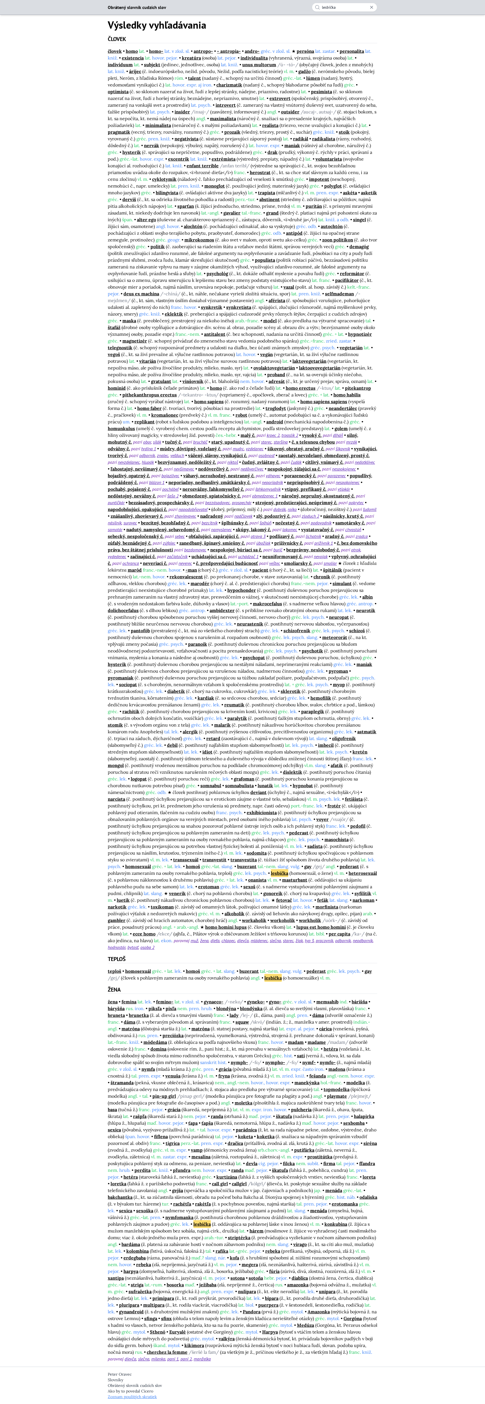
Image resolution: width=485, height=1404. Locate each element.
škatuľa (284, 1116)
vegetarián (351, 347)
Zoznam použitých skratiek (132, 1396)
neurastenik (250, 624)
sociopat (128, 684)
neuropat (339, 617)
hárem (257, 1231)
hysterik (131, 152)
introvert (226, 105)
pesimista (321, 91)
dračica (235, 1143)
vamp (197, 1150)
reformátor (352, 273)
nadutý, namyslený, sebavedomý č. (163, 529)
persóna (305, 51)
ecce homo (144, 934)
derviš (129, 199)
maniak (292, 145)
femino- (164, 1002)
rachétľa (182, 1204)
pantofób (140, 630)
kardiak (206, 698)
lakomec (289, 529)
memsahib (327, 1002)
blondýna (226, 1008)
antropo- (203, 51)
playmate (337, 1096)
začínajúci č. (143, 556)
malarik (222, 725)
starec (266, 442)
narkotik (117, 907)
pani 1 (173, 1359)
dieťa (215, 940)
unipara (327, 1291)
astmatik (366, 731)
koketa (245, 1136)
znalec (162, 455)
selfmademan (339, 293)
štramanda (122, 1082)
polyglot (333, 186)
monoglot (214, 186)
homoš (193, 866)
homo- (156, 51)
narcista (116, 799)
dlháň (338, 435)
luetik (123, 900)
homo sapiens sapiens (323, 401)
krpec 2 (273, 435)
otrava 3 (258, 536)
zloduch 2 (310, 516)
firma (329, 1163)
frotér (334, 806)
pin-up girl (164, 1096)
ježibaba (207, 1284)
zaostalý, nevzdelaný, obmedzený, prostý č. (324, 455)
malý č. (248, 435)
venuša (172, 1076)
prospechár (241, 502)
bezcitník (210, 523)
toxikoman (162, 907)
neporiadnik (272, 482)
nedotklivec (365, 462)
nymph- (239, 1062)
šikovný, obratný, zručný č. (295, 448)
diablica (300, 1278)
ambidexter (222, 610)
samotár (115, 529)
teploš (114, 971)
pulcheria (301, 1109)
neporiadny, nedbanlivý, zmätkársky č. (209, 482)
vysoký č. (312, 435)
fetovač (284, 900)
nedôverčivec (252, 469)
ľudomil (369, 509)
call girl (220, 1183)
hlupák (148, 462)
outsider (290, 112)
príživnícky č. (288, 543)
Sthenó (157, 1332)
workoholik (282, 920)
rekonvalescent (186, 576)
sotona (237, 1278)
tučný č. (173, 442)
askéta (350, 192)
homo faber (149, 408)
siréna (370, 1143)
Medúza (305, 1325)
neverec (185, 563)
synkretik (211, 307)
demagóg (359, 246)
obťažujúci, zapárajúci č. (214, 536)
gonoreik (273, 893)
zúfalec (169, 543)
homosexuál (138, 866)
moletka (243, 1103)
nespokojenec (344, 469)
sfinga (150, 1318)
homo (132, 51)
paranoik (197, 644)
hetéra (331, 1049)
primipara (163, 1298)
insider (182, 112)
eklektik (174, 314)
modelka (355, 1082)
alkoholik (234, 913)
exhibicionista (262, 812)
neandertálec (343, 408)
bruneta (116, 1015)
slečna (275, 940)
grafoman (244, 779)
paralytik (237, 718)
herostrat (260, 172)
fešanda (317, 1076)
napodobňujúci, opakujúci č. (137, 509)
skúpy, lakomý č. (253, 529)
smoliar (330, 563)
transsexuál (185, 859)
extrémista (223, 159)
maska (129, 320)
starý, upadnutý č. (230, 442)
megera (250, 1264)
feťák (322, 900)
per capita (339, 934)
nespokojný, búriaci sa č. (236, 550)
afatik (337, 765)
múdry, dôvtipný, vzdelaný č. (190, 448)
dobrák (279, 509)
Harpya (270, 1332)
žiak (299, 940)
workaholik (254, 920)
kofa (234, 1258)
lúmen (313, 78)
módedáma (155, 1042)
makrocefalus (267, 603)
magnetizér (134, 341)
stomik (115, 725)
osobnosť (266, 455)
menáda (333, 1190)
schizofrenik (296, 630)
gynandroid (131, 1311)
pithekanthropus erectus (149, 395)
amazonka (297, 1284)
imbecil (326, 745)
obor (147, 442)
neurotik (365, 610)
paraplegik (312, 711)
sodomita (257, 853)
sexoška (144, 1210)
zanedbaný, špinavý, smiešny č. (212, 543)
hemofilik (320, 698)
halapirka (364, 1116)
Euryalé (177, 1332)
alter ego (146, 219)
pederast (298, 832)
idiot (207, 752)
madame (317, 1042)
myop (339, 684)
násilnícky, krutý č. (343, 516)
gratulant (161, 381)
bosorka (175, 1284)
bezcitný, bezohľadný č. (165, 523)
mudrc (238, 448)
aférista (277, 300)
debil (172, 745)
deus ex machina (141, 293)
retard (213, 738)
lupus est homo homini (321, 927)
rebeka (272, 1251)
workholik (310, 920)
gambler (116, 920)
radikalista (323, 138)
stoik (344, 132)
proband (276, 374)
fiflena (161, 1136)
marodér (200, 583)
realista (270, 125)
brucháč (200, 442)
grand (272, 213)
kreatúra (191, 58)
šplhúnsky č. (234, 523)
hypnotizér (360, 334)
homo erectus (300, 388)
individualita (254, 58)
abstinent (269, 199)
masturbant (294, 880)
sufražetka (140, 1291)
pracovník (324, 940)
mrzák (351, 442)
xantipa (116, 1278)
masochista (336, 839)
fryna (224, 1076)
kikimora (194, 1345)
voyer (322, 819)
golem (341, 428)
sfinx (166, 1318)
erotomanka (345, 1204)
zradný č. (334, 536)
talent (194, 78)
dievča (243, 940)
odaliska (368, 1197)
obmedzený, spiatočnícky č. (211, 496)
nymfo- (328, 1062)
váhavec (273, 475)
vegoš (114, 354)
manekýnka (306, 1082)
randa (217, 1116)
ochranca (130, 563)
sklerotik (291, 691)
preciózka (173, 1035)
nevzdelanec (129, 462)
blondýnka (251, 1008)
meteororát (334, 637)
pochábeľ (170, 489)
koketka (265, 1136)
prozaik (232, 132)
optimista (118, 91)
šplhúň (265, 523)
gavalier (232, 213)
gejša (177, 1190)
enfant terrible (203, 165)
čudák (296, 462)
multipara (153, 1305)
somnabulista (239, 785)
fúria (274, 1271)
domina (158, 1049)
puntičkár (116, 502)
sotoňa (256, 1278)
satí (301, 1055)
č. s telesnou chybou (313, 442)
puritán (314, 206)
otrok (355, 550)
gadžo (304, 71)
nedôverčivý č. (213, 469)
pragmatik (119, 132)
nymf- (309, 1062)
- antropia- (229, 51)
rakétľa (203, 1204)
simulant (342, 583)
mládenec (259, 940)
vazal (288, 287)
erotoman (208, 886)
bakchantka (120, 1197)
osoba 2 (147, 947)
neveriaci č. (155, 563)
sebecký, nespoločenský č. (136, 536)
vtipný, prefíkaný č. (305, 489)
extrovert (279, 98)
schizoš (357, 630)
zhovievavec (185, 516)
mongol (116, 765)
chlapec (228, 940)
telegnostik (120, 347)
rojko (292, 509)
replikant (144, 421)
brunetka (139, 1015)
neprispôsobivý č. (305, 482)
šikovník (343, 448)
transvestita (243, 859)
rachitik (130, 711)
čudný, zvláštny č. (261, 462)
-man (191, 570)
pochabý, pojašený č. (129, 489)
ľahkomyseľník (268, 489)
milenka (158, 1359)
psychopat (254, 657)
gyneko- (256, 1002)
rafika (222, 1251)
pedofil (357, 826)
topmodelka (336, 1089)
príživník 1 (323, 543)
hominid (117, 388)
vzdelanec (255, 448)
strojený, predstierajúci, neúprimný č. (296, 502)
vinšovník (192, 381)
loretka (118, 1183)
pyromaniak (121, 678)
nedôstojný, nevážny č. (132, 496)
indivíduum (120, 64)
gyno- (275, 1002)
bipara (271, 1298)
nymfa (148, 1069)
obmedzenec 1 (265, 496)
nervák (151, 145)
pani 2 (186, 1359)
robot (241, 415)
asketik (369, 192)
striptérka (239, 1237)
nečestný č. (287, 523)
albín (367, 597)
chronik (322, 576)
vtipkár (344, 489)
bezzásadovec (217, 502)
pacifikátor (347, 280)
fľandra (367, 1163)
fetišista (354, 799)
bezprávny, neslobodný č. (313, 550)
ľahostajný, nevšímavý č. (137, 469)
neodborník (363, 940)
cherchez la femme (167, 1352)
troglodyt (276, 408)
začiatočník (177, 556)
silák (157, 442)
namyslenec (221, 529)
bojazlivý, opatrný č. (129, 475)
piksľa (155, 1008)
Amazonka (319, 1311)
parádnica (246, 1130)
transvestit (214, 859)
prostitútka (319, 1156)
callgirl (239, 1183)
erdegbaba (134, 1258)
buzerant (247, 866)
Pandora (251, 1311)
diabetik (176, 691)
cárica (325, 1028)
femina (129, 1002)
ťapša (207, 1123)
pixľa (171, 1008)
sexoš (249, 886)
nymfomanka (179, 1217)
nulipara (247, 1291)
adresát (277, 381)
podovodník (321, 523)
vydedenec (117, 556)
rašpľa (140, 1116)
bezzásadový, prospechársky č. (161, 502)
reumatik (234, 704)
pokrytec (356, 502)
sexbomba (354, 1123)
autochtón (332, 226)
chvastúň (353, 529)
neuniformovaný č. (282, 556)
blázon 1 (156, 482)
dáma (318, 1015)
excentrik (178, 159)
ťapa (193, 1123)
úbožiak (263, 543)
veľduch (177, 455)
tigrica (173, 1143)
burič (277, 550)
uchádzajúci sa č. (209, 556)
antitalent (214, 334)
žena (204, 940)
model (270, 320)
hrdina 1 (148, 448)
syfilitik (362, 893)
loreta (369, 1177)
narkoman (363, 900)
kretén (360, 752)
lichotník (313, 536)
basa (112, 1109)
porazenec (337, 475)
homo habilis (347, 395)
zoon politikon (337, 240)
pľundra (181, 1170)
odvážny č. (119, 448)
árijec (135, 71)
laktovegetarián (309, 361)
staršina (281, 442)
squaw (242, 1022)
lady (234, 1015)
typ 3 (309, 940)
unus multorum (259, 64)
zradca (362, 536)
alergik (190, 731)
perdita (142, 1170)
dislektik (292, 772)
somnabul (210, 785)
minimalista (158, 125)
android (274, 421)
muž (194, 940)
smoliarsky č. (298, 563)
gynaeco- (213, 1002)
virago (300, 1244)
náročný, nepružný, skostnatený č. (318, 496)
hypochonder (241, 590)
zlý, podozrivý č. (273, 516)
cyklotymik (164, 179)
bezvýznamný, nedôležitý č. (187, 462)
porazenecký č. (300, 475)
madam (296, 1042)
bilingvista (167, 192)
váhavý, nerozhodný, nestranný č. (219, 475)
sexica (114, 1130)
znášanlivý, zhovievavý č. (137, 516)
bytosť (132, 947)
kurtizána (226, 1177)
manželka (202, 1359)
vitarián (147, 361)
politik (157, 246)
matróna (131, 1028)
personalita (352, 51)
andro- (252, 51)
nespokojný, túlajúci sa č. (294, 469)
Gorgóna (353, 1318)
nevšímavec (184, 469)
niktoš (232, 462)
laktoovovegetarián (319, 368)
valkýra (227, 1338)
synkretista (238, 307)
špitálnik (332, 570)
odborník (147, 455)
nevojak (321, 556)
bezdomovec (195, 550)
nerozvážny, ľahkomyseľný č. (213, 489)
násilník (115, 523)
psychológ (217, 273)
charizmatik (229, 85)
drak (272, 152)
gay (308, 866)
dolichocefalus (123, 610)
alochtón (193, 226)
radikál (300, 138)
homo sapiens (209, 401)
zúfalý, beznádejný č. (130, 543)
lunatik (265, 785)
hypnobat (303, 785)
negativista (186, 138)
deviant (258, 792)
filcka (289, 1163)
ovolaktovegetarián (274, 368)
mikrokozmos (199, 240)
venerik (177, 893)
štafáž (114, 327)
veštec (274, 563)
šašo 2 (173, 496)
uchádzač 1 (248, 556)
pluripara (129, 1305)
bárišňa (359, 1002)
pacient (260, 570)
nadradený (211, 516)
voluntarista (328, 159)
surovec (130, 523)
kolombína (137, 1251)
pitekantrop (358, 388)
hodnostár (116, 947)
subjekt (152, 64)
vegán (266, 354)
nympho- (275, 1062)
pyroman (338, 671)
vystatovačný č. (317, 529)
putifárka (304, 1150)
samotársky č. (350, 523)
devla (251, 1163)
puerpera (268, 1305)
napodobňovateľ (193, 509)
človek (115, 51)
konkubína (335, 1224)
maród (135, 570)
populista (265, 260)
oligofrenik (344, 738)
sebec (180, 536)
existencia (133, 58)
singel (359, 219)
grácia (225, 1069)
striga (137, 1284)
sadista (314, 846)
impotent (319, 179)
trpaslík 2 (290, 435)
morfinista (326, 907)
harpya (130, 1271)
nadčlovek (243, 516)
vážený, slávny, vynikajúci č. (217, 455)
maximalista (223, 118)
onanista (257, 880)
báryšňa (116, 1008)
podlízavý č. (281, 536)
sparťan (185, 206)
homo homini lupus (226, 927)
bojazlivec (170, 475)
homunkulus (121, 428)
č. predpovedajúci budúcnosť (227, 563)
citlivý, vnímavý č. (324, 462)
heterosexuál (363, 873)
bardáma (131, 1244)
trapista (266, 192)
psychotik (312, 651)
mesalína (201, 1156)
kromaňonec (164, 415)
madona (336, 1069)
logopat (139, 779)
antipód (294, 233)
